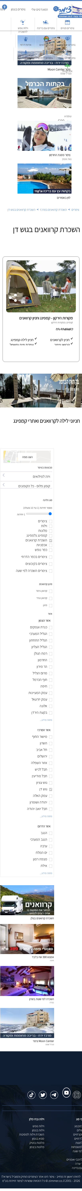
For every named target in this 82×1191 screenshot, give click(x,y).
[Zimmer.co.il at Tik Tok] (31, 1093)
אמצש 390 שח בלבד (43, 957)
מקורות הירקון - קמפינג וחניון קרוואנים (46, 318)
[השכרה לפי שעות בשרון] (27, 995)
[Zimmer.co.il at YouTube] (65, 1089)
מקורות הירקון (57, 322)
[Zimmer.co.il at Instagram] (77, 1093)
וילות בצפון (38, 1130)
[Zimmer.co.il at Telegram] (54, 1093)
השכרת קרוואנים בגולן (42, 918)
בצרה (52, 1002)
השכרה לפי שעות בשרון (41, 999)
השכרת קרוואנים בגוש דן (21, 210)
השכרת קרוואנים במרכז (53, 210)
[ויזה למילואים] (26, 473)
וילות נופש (38, 1126)
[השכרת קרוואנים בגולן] (27, 914)
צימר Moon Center (43, 1041)
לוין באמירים (63, 198)
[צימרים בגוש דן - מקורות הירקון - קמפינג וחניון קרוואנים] (40, 311)
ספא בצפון (38, 1138)
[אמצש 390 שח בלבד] (27, 953)
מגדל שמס (50, 1044)
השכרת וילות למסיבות (31, 1134)
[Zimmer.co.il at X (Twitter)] (43, 1093)
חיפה (52, 960)
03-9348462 (65, 329)
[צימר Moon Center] (27, 1037)
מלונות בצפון (37, 1147)
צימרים (75, 210)
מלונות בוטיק (36, 1143)
